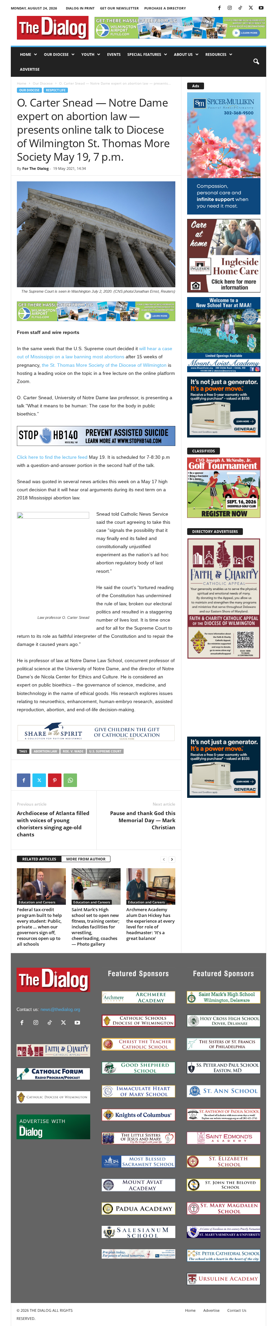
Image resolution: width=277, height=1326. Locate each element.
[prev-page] (163, 859)
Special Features (144, 54)
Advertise (30, 69)
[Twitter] (251, 8)
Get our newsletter (119, 8)
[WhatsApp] (70, 780)
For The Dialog (35, 168)
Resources (215, 54)
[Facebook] (219, 8)
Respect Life (56, 90)
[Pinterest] (54, 780)
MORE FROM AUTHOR (85, 858)
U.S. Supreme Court (105, 751)
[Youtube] (261, 8)
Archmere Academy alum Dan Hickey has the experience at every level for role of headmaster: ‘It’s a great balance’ (150, 923)
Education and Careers (37, 902)
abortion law (45, 751)
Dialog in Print (80, 8)
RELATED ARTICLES (39, 858)
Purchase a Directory (165, 8)
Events (114, 54)
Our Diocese (56, 54)
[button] (256, 61)
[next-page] (172, 859)
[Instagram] (230, 8)
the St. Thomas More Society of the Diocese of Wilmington (104, 365)
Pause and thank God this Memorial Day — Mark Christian (142, 820)
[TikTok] (240, 8)
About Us (183, 54)
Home (25, 54)
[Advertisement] (223, 697)
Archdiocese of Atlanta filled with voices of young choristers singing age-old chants (53, 824)
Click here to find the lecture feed (52, 457)
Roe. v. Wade (73, 751)
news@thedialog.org (60, 1009)
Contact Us (236, 1310)
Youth (87, 54)
